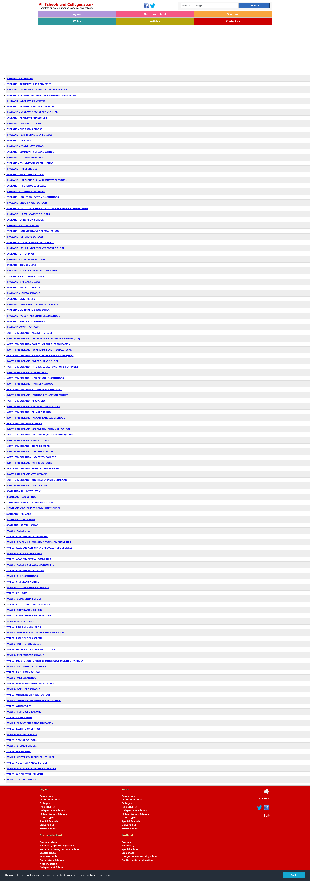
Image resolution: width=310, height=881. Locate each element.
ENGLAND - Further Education (26, 191)
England (77, 14)
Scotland (233, 14)
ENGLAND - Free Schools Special (26, 185)
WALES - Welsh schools (21, 779)
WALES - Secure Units (19, 717)
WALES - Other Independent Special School (34, 700)
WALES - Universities (18, 751)
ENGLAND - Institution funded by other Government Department (47, 208)
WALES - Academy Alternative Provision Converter (39, 542)
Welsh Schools (48, 828)
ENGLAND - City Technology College (29, 134)
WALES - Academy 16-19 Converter (27, 536)
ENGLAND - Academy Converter (26, 100)
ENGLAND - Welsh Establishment (26, 321)
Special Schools (49, 821)
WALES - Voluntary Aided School (26, 762)
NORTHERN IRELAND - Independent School (32, 361)
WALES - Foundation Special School (28, 615)
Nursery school (49, 863)
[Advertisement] (135, 49)
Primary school (49, 842)
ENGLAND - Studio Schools (23, 293)
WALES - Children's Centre (22, 581)
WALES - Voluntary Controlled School (31, 768)
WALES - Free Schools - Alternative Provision (35, 632)
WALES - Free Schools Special (24, 638)
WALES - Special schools (21, 740)
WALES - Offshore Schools (23, 689)
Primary (126, 842)
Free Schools (47, 806)
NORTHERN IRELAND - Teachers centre (30, 451)
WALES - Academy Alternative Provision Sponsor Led (39, 547)
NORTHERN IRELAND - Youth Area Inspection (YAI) (36, 479)
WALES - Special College (22, 734)
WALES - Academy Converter (24, 553)
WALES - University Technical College (30, 757)
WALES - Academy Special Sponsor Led (30, 564)
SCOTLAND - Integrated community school (34, 508)
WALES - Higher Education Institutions (30, 649)
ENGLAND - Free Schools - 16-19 (25, 174)
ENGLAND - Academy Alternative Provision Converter (40, 89)
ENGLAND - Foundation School (26, 157)
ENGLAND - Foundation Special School (30, 163)
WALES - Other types (18, 706)
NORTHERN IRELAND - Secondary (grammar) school (38, 428)
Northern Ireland (155, 14)
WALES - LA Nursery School (23, 672)
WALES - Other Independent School (28, 694)
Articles (155, 21)
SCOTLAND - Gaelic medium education (29, 502)
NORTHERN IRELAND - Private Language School (36, 417)
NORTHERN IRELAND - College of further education (38, 344)
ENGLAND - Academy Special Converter (30, 106)
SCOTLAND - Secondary (21, 519)
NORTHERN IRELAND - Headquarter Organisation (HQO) (40, 355)
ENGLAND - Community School (26, 146)
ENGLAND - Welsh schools (23, 327)
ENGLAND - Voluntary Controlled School (33, 315)
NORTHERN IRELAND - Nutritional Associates (34, 389)
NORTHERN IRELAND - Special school (29, 440)
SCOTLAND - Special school (23, 525)
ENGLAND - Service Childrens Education (32, 270)
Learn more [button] (104, 875)
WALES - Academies (18, 530)
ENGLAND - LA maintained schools (28, 214)
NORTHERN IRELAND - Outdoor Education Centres (37, 395)
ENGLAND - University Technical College (32, 304)
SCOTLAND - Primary (18, 513)
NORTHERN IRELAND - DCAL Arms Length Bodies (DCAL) (39, 349)
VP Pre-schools (48, 856)
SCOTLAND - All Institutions (23, 491)
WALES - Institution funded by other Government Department (45, 660)
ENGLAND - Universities (20, 298)
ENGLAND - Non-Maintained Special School (33, 231)
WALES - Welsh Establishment (24, 773)
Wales (77, 21)
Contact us (233, 21)
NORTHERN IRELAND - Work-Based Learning (32, 468)
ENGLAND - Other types (20, 253)
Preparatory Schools (52, 860)
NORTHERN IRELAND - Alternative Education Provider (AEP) (43, 338)
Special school (48, 852)
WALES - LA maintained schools (26, 666)
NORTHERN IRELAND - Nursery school (30, 383)
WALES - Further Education (24, 643)
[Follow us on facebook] (266, 807)
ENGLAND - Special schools (23, 287)
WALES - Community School (24, 598)
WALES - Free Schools (20, 621)
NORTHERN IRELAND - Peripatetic (26, 400)
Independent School (52, 867)
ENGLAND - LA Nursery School (25, 219)
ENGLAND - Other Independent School (30, 242)
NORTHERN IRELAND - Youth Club (27, 485)
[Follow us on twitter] (259, 807)
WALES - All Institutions (22, 576)
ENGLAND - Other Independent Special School (35, 247)
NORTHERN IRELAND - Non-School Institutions (35, 378)
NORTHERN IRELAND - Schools (24, 423)
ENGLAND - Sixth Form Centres (25, 276)
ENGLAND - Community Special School (30, 151)
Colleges (45, 803)
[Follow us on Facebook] (146, 5)
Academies (46, 795)
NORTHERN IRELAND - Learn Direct (27, 372)
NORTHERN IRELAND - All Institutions (29, 332)
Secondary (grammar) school (57, 845)
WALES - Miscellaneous (21, 677)
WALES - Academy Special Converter (28, 559)
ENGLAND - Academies (20, 78)
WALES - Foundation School (24, 609)
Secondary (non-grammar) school (60, 849)
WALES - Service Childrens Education (30, 723)
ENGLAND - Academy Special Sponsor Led (32, 112)
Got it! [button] (294, 875)
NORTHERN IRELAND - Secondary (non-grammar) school (41, 434)
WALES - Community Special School (28, 604)
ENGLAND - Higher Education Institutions (32, 197)
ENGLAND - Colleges (18, 140)
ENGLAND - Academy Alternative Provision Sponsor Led (41, 95)
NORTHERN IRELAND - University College (31, 457)
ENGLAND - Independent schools (27, 202)
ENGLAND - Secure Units (21, 264)
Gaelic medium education (137, 860)
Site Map (263, 798)
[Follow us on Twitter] (152, 5)
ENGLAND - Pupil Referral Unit (26, 259)
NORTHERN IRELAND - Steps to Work (28, 445)
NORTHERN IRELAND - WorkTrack (27, 474)
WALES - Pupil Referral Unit (24, 711)
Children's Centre (50, 799)
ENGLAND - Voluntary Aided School (28, 310)
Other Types (47, 817)
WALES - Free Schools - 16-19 (23, 626)
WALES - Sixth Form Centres (23, 728)
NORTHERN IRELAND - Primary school (29, 412)
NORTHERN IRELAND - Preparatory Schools (33, 406)
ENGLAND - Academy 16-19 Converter (28, 83)
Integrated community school (139, 856)
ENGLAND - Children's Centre (24, 129)
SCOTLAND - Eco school (21, 496)
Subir (268, 815)
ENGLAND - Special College (23, 281)
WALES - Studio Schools (22, 745)
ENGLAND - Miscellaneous (23, 225)
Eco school (128, 852)
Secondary (128, 845)
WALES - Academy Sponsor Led (25, 570)
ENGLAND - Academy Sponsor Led (26, 117)
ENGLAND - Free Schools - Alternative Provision (37, 180)
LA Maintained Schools (53, 814)
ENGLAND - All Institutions (24, 123)
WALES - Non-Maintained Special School (31, 683)
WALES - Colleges (16, 592)
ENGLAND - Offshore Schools (25, 236)
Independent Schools (52, 810)
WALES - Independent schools (25, 655)
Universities (47, 824)
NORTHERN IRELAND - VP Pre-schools (29, 462)
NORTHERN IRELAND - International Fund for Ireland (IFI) (42, 366)
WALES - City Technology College (28, 587)
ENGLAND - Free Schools (22, 168)
